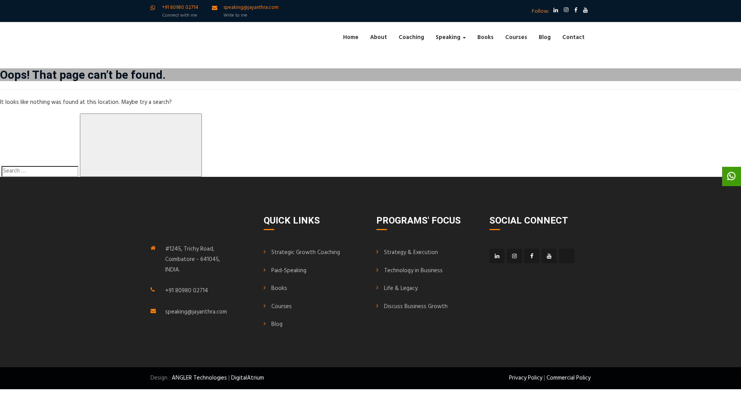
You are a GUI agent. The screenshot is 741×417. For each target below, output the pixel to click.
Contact (573, 37)
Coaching (411, 37)
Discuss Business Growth (416, 306)
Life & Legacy (401, 288)
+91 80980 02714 (186, 290)
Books (485, 37)
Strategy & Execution (411, 252)
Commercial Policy (568, 378)
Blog (545, 37)
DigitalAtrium (247, 378)
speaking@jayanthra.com (196, 312)
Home (351, 37)
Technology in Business (413, 270)
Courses (516, 37)
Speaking (449, 37)
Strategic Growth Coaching (305, 252)
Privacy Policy (525, 378)
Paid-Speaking (288, 270)
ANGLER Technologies (199, 378)
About (378, 37)
